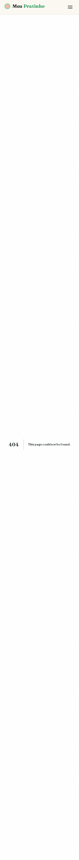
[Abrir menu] (70, 7)
